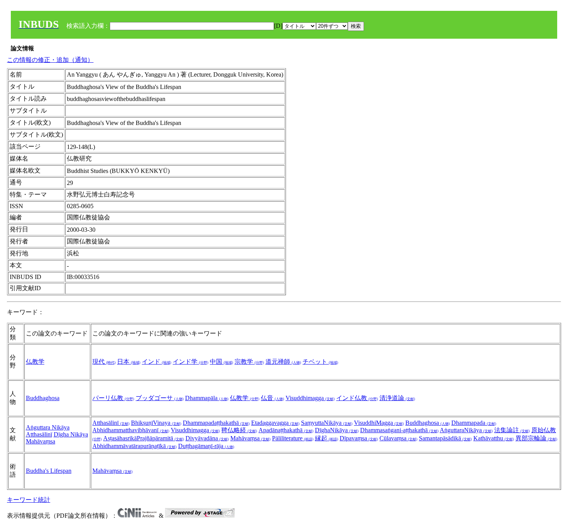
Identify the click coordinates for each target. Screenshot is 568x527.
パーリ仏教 (113, 398)
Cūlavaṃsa (398, 438)
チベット (320, 361)
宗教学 (249, 361)
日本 (128, 361)
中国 (221, 361)
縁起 (326, 438)
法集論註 (512, 430)
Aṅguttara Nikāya (48, 427)
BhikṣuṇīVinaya (156, 422)
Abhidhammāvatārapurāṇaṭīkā (134, 446)
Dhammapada (473, 422)
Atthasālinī (39, 434)
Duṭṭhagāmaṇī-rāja (206, 446)
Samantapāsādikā (445, 438)
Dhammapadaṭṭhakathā (216, 422)
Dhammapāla (206, 398)
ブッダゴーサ (160, 398)
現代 (104, 361)
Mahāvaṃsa (40, 441)
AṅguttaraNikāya (466, 430)
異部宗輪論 (536, 438)
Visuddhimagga (310, 398)
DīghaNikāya (337, 430)
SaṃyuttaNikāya (326, 422)
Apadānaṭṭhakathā (285, 430)
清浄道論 (397, 398)
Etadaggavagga (275, 422)
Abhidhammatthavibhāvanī (130, 430)
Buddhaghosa (43, 398)
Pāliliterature (292, 438)
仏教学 (35, 361)
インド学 (190, 361)
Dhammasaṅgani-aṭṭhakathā (399, 430)
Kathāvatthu (493, 438)
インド (156, 361)
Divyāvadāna (207, 438)
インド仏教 (357, 398)
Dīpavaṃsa (359, 438)
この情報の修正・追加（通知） (50, 59)
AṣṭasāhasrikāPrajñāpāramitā (143, 438)
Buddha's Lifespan (48, 470)
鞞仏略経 (239, 430)
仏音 (272, 398)
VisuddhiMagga (379, 422)
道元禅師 (283, 361)
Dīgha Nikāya (71, 434)
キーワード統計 (28, 499)
